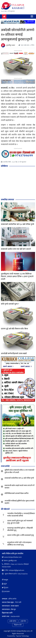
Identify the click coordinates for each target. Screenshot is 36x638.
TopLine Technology (22, 636)
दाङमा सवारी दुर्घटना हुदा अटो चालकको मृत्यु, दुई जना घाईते (20, 522)
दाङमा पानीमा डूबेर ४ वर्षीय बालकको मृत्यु (20, 535)
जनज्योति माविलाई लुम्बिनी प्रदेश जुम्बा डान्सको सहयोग (19, 502)
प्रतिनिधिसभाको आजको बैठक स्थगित (17, 493)
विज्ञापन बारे (18, 624)
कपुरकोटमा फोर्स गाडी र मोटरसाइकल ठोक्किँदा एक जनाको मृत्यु (19, 543)
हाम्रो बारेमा (13, 621)
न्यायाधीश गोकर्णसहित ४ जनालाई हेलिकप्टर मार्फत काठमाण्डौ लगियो (21, 514)
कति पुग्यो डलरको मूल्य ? (10, 304)
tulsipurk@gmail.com (16, 570)
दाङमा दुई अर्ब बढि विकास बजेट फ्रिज (14, 328)
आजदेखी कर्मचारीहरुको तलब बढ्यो (14, 353)
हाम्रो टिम (23, 621)
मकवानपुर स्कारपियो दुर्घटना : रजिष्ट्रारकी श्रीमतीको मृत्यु (20, 529)
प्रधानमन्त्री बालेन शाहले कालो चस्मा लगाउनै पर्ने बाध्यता (19, 486)
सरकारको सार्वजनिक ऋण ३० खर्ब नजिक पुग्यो (17, 224)
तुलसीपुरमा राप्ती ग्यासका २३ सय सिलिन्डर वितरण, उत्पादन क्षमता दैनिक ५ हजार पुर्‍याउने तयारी (17, 276)
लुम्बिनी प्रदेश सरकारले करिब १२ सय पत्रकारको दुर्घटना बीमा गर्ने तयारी (19, 471)
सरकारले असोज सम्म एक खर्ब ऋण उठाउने (16, 249)
